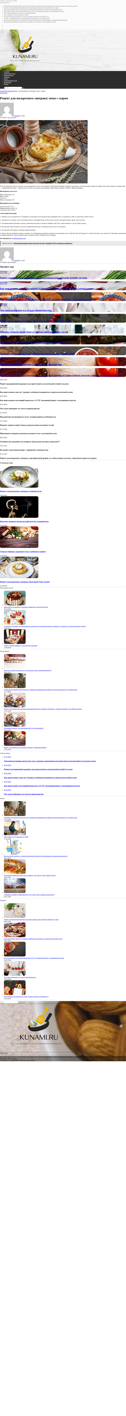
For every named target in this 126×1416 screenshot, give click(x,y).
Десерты (7, 77)
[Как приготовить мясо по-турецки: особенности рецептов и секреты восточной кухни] (15, 936)
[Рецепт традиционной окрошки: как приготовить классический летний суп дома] (15, 917)
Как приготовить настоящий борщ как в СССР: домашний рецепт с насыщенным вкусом (34, 11)
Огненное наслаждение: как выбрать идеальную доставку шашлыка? (37, 353)
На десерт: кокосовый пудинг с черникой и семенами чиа (31, 364)
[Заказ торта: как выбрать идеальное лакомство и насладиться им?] (15, 605)
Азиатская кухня (9, 73)
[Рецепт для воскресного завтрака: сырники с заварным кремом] (15, 745)
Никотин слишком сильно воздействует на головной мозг (24, 521)
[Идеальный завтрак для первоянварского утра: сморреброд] (15, 726)
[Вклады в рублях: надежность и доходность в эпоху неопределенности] (15, 668)
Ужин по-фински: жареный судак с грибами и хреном (23, 551)
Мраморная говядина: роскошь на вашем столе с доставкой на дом (36, 342)
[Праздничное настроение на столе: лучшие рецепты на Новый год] (15, 994)
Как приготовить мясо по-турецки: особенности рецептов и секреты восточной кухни (33, 9)
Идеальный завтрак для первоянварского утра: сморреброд (23, 728)
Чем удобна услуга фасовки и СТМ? (16, 15)
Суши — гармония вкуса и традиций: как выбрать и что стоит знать (27, 18)
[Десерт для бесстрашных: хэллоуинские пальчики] (15, 643)
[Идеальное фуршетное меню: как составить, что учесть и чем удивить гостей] (15, 873)
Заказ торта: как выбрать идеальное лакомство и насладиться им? (26, 607)
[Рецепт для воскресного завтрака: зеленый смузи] (19, 487)
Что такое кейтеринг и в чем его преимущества (20, 13)
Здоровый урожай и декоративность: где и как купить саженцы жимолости (29, 895)
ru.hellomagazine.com (19, 238)
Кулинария (7, 82)
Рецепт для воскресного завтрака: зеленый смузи (21, 491)
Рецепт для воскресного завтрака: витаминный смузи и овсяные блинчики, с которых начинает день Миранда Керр (43, 709)
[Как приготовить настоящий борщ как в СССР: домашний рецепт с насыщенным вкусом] (15, 956)
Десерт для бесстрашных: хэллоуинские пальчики (20, 645)
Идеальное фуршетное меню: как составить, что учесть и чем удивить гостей (30, 22)
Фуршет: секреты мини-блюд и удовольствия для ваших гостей (34, 331)
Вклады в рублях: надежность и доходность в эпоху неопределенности (27, 670)
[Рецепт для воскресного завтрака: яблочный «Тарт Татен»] (19, 577)
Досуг (6, 79)
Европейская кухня (10, 80)
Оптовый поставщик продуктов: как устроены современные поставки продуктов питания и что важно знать (40, 6)
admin (16, 116)
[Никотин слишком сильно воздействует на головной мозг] (19, 517)
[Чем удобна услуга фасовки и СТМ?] (15, 835)
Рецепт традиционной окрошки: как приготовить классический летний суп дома (31, 8)
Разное (6, 84)
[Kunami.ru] (25, 65)
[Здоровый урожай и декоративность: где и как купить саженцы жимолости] (15, 892)
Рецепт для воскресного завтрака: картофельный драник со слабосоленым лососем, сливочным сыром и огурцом (61, 375)
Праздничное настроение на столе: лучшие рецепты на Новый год (26, 16)
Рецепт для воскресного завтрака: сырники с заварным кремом (25, 747)
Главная (6, 72)
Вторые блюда (9, 75)
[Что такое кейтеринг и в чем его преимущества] (15, 975)
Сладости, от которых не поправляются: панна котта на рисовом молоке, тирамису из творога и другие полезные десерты (45, 626)
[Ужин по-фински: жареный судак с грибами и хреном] (19, 547)
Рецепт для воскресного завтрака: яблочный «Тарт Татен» (25, 581)
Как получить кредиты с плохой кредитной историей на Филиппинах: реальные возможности (36, 20)
